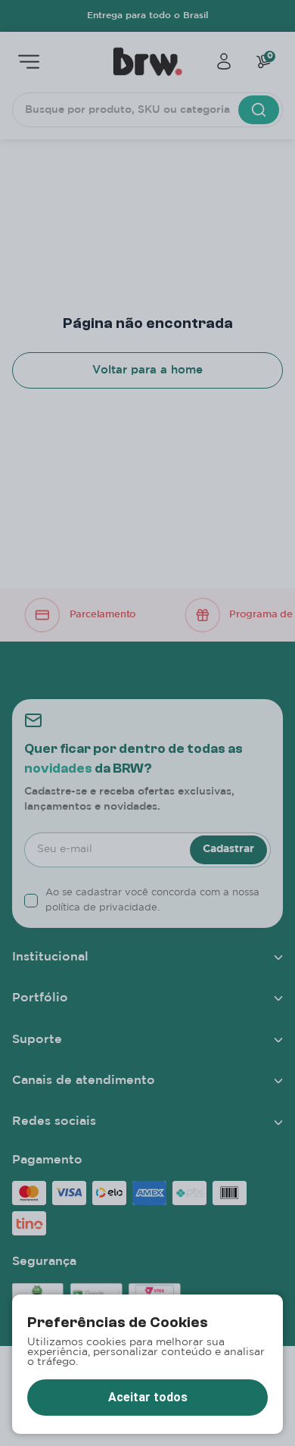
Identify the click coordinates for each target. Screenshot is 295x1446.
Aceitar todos (148, 1397)
